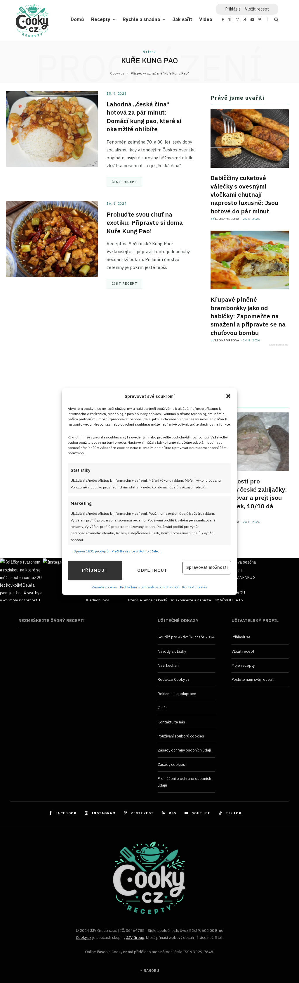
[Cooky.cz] (32, 22)
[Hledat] (272, 19)
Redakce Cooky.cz (174, 679)
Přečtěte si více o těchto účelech (136, 551)
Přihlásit (232, 9)
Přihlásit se (241, 637)
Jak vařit (182, 19)
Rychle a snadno (141, 19)
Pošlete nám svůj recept (253, 679)
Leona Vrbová (227, 219)
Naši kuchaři (168, 665)
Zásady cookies (104, 587)
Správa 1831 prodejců (91, 551)
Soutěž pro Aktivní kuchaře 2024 (186, 637)
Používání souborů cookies (181, 736)
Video (205, 19)
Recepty (100, 19)
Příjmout (95, 570)
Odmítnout (152, 570)
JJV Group (135, 937)
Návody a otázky (172, 651)
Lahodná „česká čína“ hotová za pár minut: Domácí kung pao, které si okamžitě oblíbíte (144, 116)
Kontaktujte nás (194, 587)
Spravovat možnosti (207, 567)
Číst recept (124, 182)
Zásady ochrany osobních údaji (184, 750)
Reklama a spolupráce (177, 693)
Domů (77, 19)
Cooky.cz (83, 937)
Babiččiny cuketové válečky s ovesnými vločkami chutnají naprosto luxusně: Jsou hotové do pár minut (244, 194)
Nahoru (151, 970)
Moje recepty (243, 665)
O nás (163, 707)
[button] (228, 396)
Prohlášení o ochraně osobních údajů (149, 587)
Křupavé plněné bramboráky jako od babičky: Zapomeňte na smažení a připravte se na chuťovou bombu (248, 315)
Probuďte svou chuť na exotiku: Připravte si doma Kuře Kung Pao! (145, 222)
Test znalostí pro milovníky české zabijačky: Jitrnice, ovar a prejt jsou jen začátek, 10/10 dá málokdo (249, 497)
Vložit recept (257, 9)
